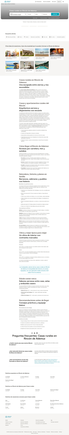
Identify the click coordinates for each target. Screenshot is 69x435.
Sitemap (60, 431)
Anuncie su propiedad (46, 1)
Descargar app (38, 1)
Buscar (55, 14)
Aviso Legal (35, 431)
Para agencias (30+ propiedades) (41, 423)
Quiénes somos (7, 423)
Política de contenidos (54, 431)
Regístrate (59, 1)
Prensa (22, 425)
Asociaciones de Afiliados (25, 426)
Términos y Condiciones (41, 431)
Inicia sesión (54, 1)
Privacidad (48, 431)
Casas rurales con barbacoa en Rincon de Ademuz (47, 361)
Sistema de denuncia (34, 433)
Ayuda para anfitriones (24, 423)
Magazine (7, 425)
